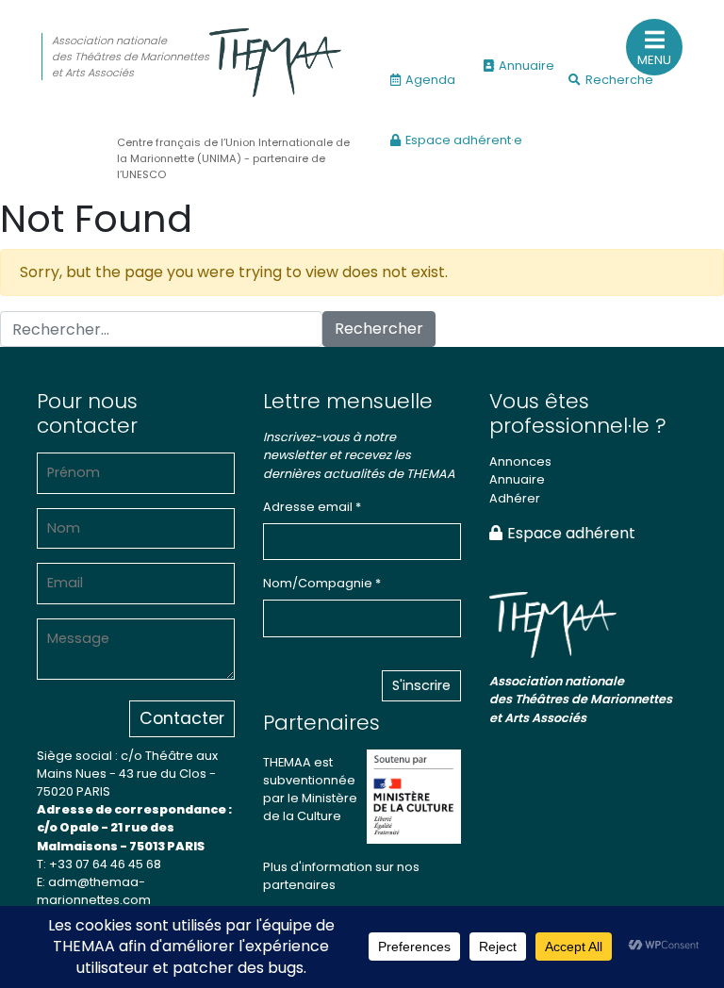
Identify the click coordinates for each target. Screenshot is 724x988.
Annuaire (526, 66)
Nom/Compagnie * (322, 583)
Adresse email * (312, 507)
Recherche (619, 80)
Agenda (430, 80)
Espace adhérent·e (463, 140)
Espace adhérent (571, 533)
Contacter (182, 718)
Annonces (520, 461)
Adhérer (514, 498)
